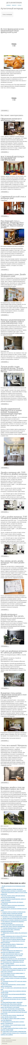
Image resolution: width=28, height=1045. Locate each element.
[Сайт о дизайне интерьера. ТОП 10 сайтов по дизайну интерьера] (14, 549)
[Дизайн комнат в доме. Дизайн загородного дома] (14, 294)
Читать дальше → (4, 110)
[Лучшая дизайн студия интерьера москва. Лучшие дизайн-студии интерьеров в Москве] (14, 379)
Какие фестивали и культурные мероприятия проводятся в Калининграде (13, 906)
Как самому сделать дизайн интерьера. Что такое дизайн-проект (13, 562)
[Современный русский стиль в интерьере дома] (14, 208)
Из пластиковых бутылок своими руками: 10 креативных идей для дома (13, 974)
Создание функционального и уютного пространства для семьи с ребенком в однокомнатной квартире (11, 929)
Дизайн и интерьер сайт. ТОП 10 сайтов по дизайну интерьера (14, 473)
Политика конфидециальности (7, 1041)
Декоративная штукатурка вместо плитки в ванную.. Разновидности (12, 1022)
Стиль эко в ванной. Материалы (14, 745)
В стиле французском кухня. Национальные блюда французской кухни (12, 30)
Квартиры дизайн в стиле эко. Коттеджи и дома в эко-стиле (13, 788)
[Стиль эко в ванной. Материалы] (14, 774)
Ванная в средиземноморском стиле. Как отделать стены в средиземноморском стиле (13, 321)
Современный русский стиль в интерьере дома (13, 197)
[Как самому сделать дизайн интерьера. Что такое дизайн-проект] (14, 586)
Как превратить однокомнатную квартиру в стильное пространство (12, 922)
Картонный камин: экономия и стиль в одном (13, 1010)
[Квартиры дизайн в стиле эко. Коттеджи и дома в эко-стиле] (14, 818)
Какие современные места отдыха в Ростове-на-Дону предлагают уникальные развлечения (14, 936)
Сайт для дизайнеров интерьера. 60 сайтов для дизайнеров (14, 651)
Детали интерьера (14, 2)
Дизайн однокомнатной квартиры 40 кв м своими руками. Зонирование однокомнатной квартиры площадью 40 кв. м (11, 411)
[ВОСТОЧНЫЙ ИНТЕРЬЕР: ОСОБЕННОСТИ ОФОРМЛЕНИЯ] (14, 168)
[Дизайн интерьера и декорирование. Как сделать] (14, 636)
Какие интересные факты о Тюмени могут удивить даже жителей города (12, 945)
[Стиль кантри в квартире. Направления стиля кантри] (14, 870)
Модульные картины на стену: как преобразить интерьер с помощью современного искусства (13, 959)
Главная (8, 5)
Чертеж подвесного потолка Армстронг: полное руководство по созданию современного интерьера (14, 919)
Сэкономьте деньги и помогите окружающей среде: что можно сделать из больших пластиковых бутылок (14, 978)
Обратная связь (4, 1043)
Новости (14, 5)
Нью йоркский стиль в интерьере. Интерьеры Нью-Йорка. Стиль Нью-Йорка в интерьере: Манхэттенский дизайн (12, 224)
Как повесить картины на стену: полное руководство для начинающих (11, 956)
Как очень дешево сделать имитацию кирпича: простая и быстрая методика (13, 896)
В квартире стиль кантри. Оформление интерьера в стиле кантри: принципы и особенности (14, 695)
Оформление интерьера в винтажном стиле (11, 119)
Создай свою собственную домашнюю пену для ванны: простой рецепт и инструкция (14, 1006)
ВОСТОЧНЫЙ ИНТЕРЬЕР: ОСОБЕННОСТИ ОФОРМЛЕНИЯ (12, 158)
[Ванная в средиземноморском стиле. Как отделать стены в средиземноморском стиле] (14, 343)
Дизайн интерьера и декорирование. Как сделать (12, 615)
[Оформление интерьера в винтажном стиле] (14, 128)
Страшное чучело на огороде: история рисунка (13, 912)
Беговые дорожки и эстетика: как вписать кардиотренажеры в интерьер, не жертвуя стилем (13, 890)
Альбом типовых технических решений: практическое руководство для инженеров (11, 914)
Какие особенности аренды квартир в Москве (13, 939)
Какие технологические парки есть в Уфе (12, 954)
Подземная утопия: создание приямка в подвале (14, 968)
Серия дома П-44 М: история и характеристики (14, 1031)
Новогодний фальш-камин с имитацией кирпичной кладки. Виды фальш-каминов (11, 1003)
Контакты (3, 1039)
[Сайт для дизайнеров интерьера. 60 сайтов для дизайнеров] (14, 680)
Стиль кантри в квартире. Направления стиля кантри (12, 839)
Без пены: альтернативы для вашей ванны (13, 1009)
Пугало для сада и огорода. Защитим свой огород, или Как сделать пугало (12, 1016)
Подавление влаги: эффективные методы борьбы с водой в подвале (12, 962)
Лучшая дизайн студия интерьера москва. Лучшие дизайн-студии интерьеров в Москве (12, 369)
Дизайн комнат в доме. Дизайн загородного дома (13, 275)
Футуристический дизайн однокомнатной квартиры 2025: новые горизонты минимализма (13, 925)
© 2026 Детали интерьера (6, 1038)
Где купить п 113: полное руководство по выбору (14, 916)
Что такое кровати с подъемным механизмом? (14, 997)
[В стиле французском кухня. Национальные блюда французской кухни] (14, 62)
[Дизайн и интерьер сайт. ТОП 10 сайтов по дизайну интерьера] (14, 505)
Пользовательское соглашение (11, 1039)
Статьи (19, 5)
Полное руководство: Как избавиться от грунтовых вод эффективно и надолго (11, 951)
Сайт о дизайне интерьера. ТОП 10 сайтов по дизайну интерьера (14, 517)
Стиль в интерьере (7, 14)
